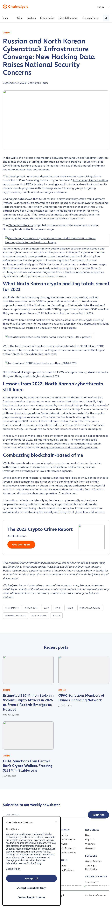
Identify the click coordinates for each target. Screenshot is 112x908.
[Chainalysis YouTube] (69, 886)
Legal (61, 895)
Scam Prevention (67, 852)
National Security (15, 616)
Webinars (90, 843)
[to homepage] (50, 7)
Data (46, 608)
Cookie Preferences (95, 895)
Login (100, 7)
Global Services (93, 861)
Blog (5, 17)
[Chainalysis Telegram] (96, 886)
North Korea (39, 616)
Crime (20, 18)
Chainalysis (12, 608)
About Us (63, 835)
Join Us (63, 860)
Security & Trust (96, 876)
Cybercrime (31, 608)
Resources (92, 829)
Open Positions (66, 870)
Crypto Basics (47, 18)
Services (91, 856)
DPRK (58, 608)
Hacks (70, 608)
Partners (62, 843)
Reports (89, 839)
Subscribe (98, 814)
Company (64, 829)
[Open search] (106, 18)
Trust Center (92, 882)
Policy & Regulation (68, 18)
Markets (31, 18)
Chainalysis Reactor (20, 225)
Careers (62, 865)
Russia (56, 616)
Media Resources (67, 848)
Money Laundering (90, 608)
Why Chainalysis (67, 839)
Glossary (90, 848)
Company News (91, 18)
